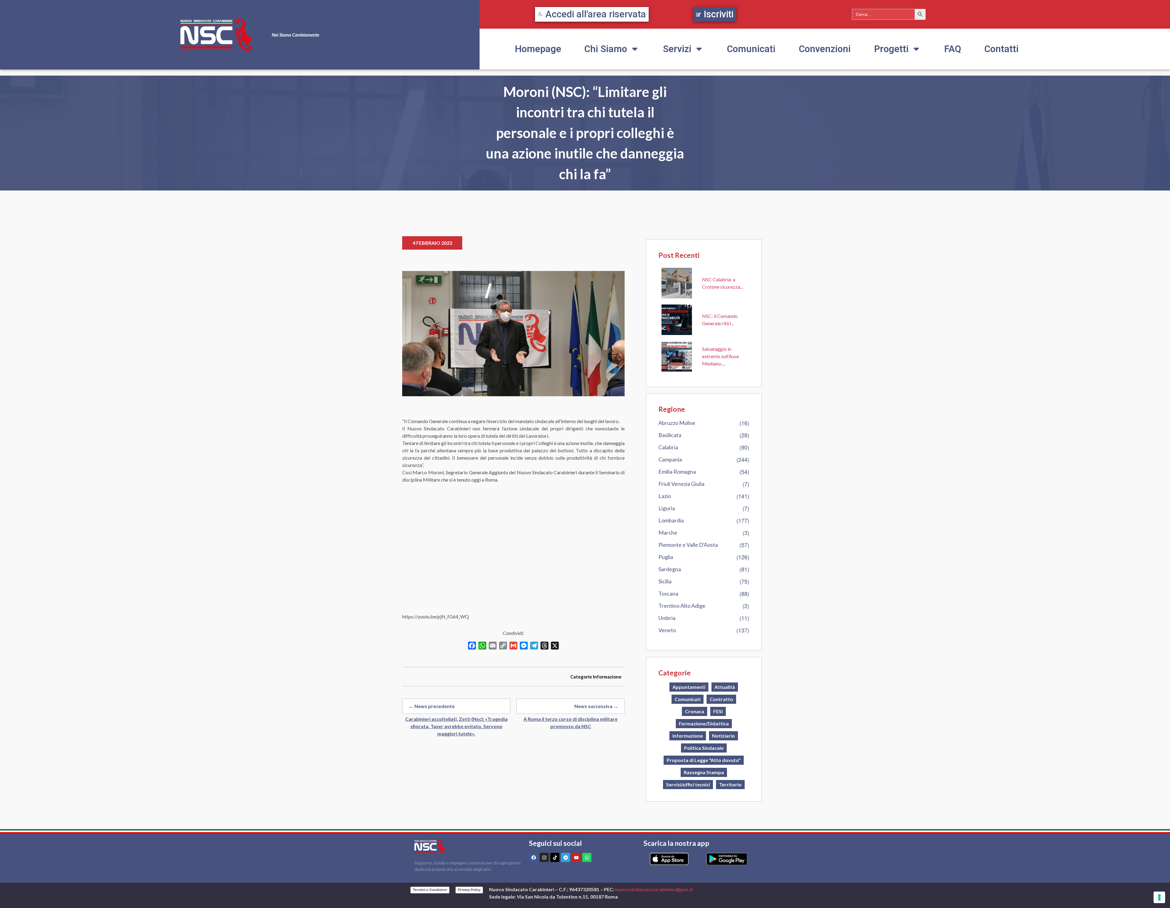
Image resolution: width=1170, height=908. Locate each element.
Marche (667, 532)
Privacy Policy (469, 890)
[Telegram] (565, 857)
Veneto (667, 630)
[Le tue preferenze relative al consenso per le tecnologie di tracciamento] (1159, 897)
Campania (670, 459)
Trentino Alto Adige (681, 605)
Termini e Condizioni (430, 890)
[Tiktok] (554, 857)
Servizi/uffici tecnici (688, 784)
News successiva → (596, 706)
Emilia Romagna (677, 471)
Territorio (730, 784)
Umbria (666, 617)
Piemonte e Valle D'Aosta (688, 544)
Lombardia (671, 520)
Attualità (724, 687)
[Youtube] (576, 857)
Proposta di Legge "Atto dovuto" (704, 760)
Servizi (677, 49)
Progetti (891, 49)
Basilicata (669, 435)
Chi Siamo (605, 49)
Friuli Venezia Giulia (681, 483)
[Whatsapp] (586, 857)
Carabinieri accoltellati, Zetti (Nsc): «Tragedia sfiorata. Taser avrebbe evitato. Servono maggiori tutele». (456, 726)
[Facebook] (533, 857)
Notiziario (723, 736)
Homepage (538, 49)
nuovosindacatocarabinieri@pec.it (654, 889)
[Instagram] (544, 857)
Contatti (1001, 49)
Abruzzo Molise (676, 422)
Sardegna (669, 569)
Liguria (666, 508)
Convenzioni (825, 49)
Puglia (665, 557)
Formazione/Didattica (704, 723)
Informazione (607, 676)
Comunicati (751, 49)
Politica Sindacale (704, 748)
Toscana (668, 593)
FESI (718, 711)
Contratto (721, 699)
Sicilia (665, 581)
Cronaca (694, 711)
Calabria (668, 447)
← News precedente (432, 706)
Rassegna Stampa (704, 772)
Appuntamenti (688, 687)
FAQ (952, 49)
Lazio (664, 496)
